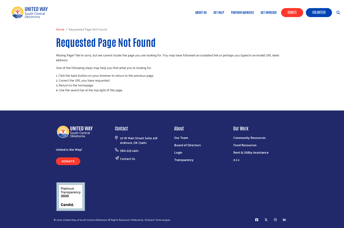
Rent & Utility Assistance (251, 152)
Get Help (219, 12)
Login (178, 152)
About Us (201, 12)
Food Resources (245, 145)
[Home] (32, 12)
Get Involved (269, 12)
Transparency (184, 159)
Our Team (181, 137)
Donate (292, 12)
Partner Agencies (242, 12)
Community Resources (249, 137)
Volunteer (319, 12)
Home (21, 17)
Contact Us (127, 158)
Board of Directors (187, 145)
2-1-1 (236, 159)
